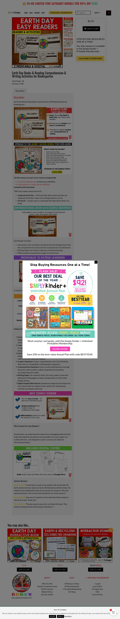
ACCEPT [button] (52, 616)
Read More (68, 616)
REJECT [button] (60, 616)
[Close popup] (96, 262)
